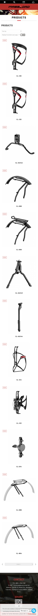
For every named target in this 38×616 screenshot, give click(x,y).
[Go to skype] (34, 610)
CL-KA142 (19, 145)
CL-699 (19, 232)
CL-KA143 (19, 275)
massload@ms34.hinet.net (21, 585)
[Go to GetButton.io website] (34, 614)
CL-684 (19, 536)
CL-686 (19, 492)
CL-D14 (19, 449)
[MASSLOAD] (19, 7)
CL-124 (19, 362)
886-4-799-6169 (20, 583)
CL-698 (19, 188)
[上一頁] (2, 564)
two (24, 35)
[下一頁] (35, 564)
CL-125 (19, 58)
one (22, 35)
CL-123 (19, 405)
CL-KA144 (19, 319)
